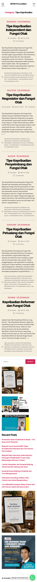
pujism (14, 38)
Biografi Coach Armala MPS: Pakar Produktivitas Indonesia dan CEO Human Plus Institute (17, 448)
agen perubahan (9, 343)
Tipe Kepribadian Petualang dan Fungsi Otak (18, 233)
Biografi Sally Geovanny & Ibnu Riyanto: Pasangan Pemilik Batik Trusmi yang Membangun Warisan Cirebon (17, 457)
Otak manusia (21, 282)
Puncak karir (13, 284)
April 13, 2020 (25, 38)
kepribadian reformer (27, 347)
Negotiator (11, 90)
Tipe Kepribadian (23, 21)
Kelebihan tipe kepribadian (12, 278)
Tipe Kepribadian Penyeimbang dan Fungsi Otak (18, 164)
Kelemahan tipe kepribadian (21, 141)
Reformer (11, 297)
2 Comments (20, 41)
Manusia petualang (10, 282)
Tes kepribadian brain (14, 213)
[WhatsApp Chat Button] (32, 577)
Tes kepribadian (13, 79)
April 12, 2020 (25, 310)
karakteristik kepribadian (12, 73)
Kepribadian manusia (19, 143)
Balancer (11, 156)
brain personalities (10, 276)
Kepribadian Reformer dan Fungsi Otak (18, 304)
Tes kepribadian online (11, 81)
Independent (12, 21)
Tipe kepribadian (29, 215)
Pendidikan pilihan (16, 75)
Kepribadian (24, 73)
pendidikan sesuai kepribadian (18, 77)
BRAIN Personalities (18, 4)
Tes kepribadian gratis (25, 79)
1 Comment (31, 107)
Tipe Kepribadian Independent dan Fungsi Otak (18, 30)
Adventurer (11, 224)
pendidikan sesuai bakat (24, 349)
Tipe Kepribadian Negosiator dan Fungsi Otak (18, 98)
